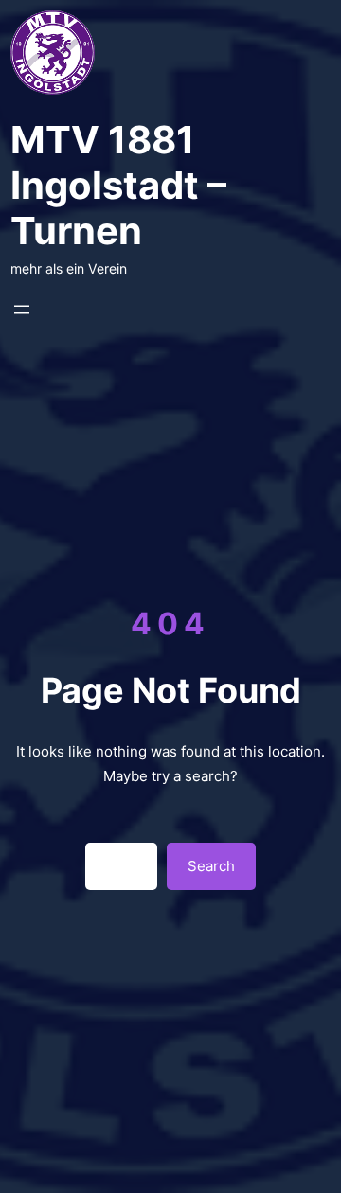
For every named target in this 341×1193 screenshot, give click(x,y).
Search (211, 866)
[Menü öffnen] (21, 309)
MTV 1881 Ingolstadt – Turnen (118, 185)
